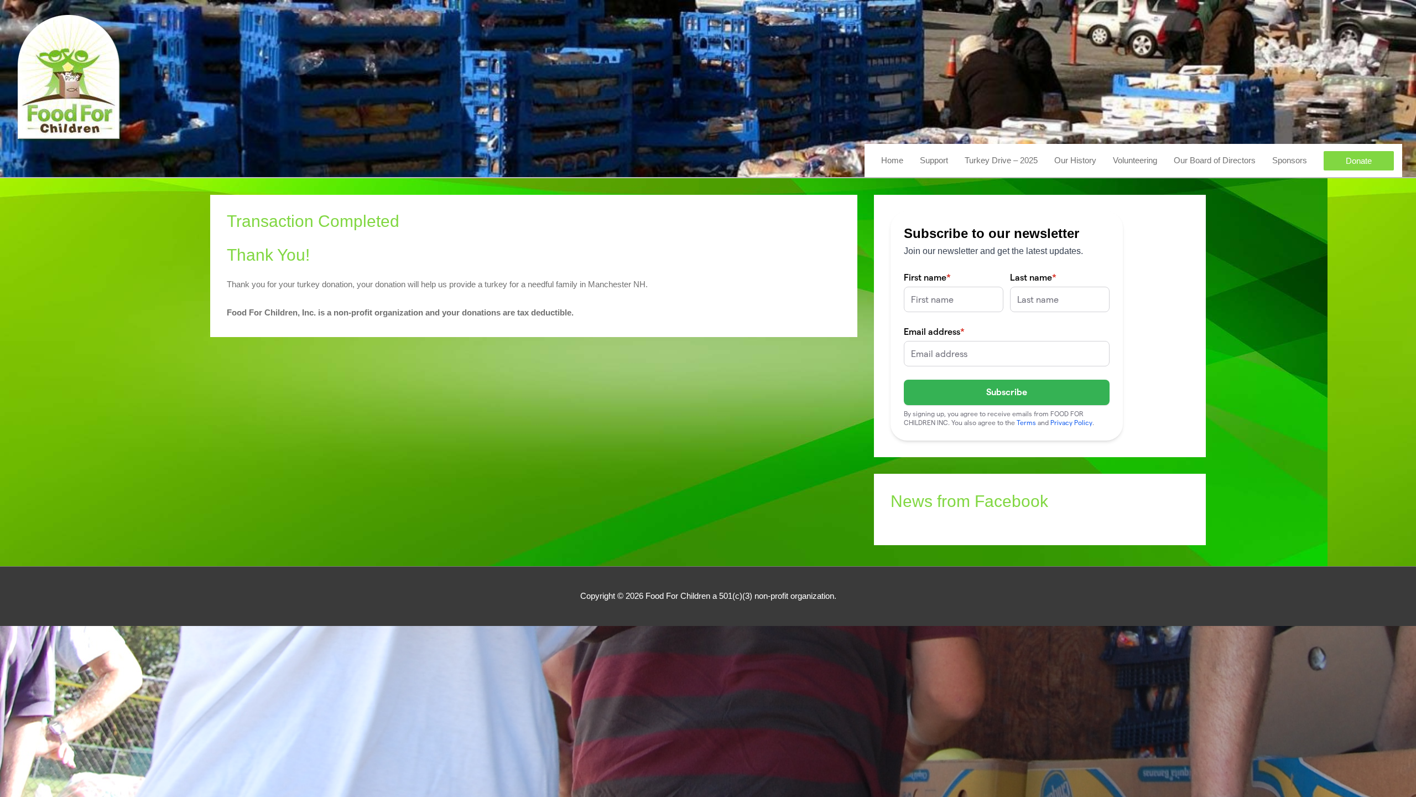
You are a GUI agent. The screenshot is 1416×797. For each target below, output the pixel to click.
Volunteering (1135, 160)
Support (934, 160)
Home (892, 160)
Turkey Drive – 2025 (1001, 160)
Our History (1075, 160)
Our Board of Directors (1215, 160)
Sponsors (1289, 160)
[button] (1359, 160)
